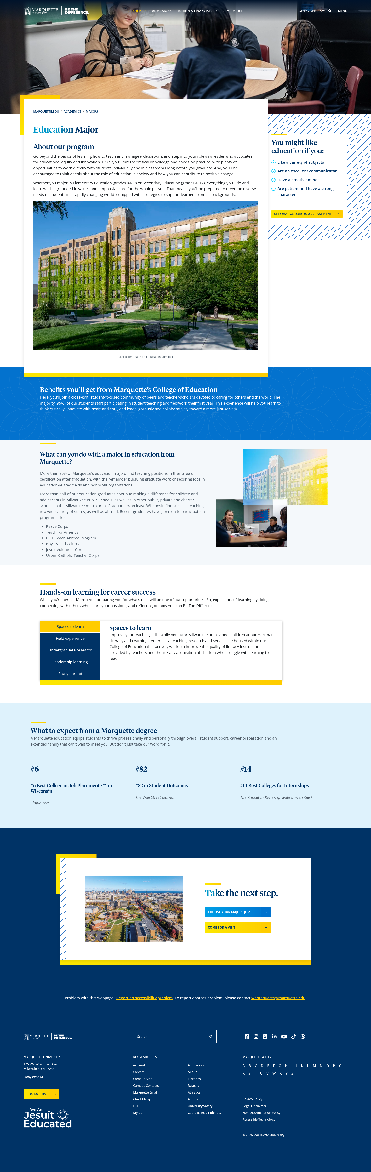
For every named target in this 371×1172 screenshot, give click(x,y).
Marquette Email (145, 1092)
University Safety (200, 1106)
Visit (313, 11)
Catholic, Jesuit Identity (204, 1113)
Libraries (194, 1079)
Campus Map (142, 1079)
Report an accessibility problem (144, 997)
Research (194, 1086)
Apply (303, 11)
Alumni (193, 1099)
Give (322, 11)
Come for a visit (221, 927)
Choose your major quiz (229, 912)
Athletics (194, 1092)
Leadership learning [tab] (70, 661)
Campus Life (233, 11)
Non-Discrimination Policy (261, 1113)
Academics (137, 11)
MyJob (137, 1113)
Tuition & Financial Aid (197, 11)
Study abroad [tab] (70, 673)
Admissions (162, 11)
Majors (92, 111)
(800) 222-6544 (34, 1077)
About (192, 1072)
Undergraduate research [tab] (70, 650)
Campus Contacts (146, 1086)
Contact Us (36, 1094)
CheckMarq (141, 1099)
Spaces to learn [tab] (70, 626)
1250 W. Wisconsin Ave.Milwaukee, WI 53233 (40, 1066)
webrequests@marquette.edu (278, 997)
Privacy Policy (252, 1099)
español (139, 1065)
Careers (139, 1072)
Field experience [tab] (70, 638)
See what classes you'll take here (302, 214)
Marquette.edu (46, 111)
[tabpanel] (192, 643)
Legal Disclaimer (254, 1106)
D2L (136, 1106)
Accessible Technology (259, 1119)
